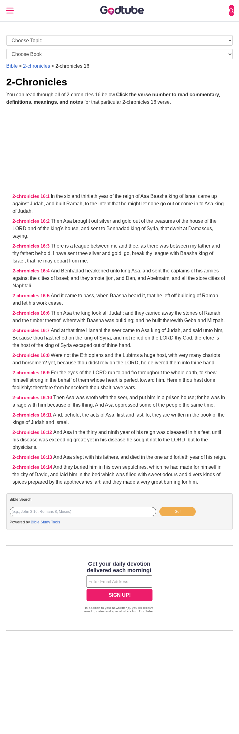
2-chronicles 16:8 (31, 355)
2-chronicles (36, 66)
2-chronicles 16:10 (32, 397)
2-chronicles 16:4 (31, 270)
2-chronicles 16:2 (31, 221)
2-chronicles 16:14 (32, 467)
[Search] (231, 10)
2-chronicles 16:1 (31, 196)
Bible (12, 66)
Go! (177, 511)
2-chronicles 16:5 (31, 295)
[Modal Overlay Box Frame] (119, 588)
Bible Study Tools (45, 522)
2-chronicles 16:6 (31, 313)
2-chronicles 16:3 (31, 246)
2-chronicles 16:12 (32, 432)
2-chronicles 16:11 (32, 415)
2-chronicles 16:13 (32, 457)
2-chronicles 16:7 (31, 330)
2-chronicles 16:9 (31, 372)
